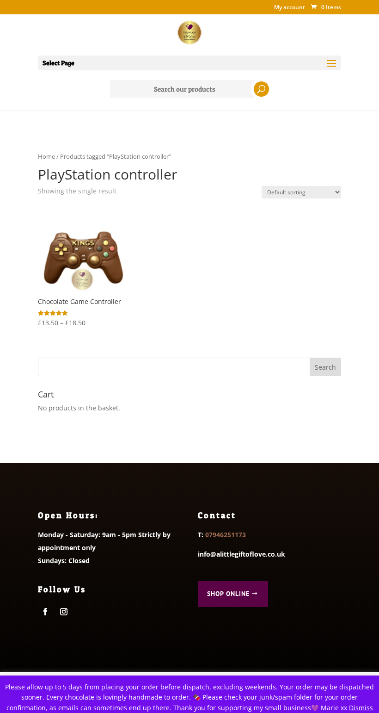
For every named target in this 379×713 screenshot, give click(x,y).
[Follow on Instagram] (63, 611)
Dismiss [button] (361, 707)
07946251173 (225, 534)
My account (289, 8)
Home (46, 156)
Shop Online (228, 593)
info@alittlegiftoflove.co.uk (241, 554)
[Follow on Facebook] (45, 611)
